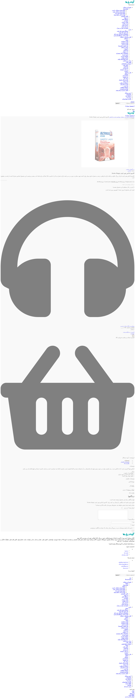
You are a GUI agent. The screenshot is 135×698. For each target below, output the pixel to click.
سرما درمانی (124, 26)
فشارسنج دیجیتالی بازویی (118, 10)
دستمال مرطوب (124, 83)
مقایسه (129, 685)
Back (127, 583)
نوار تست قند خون (123, 32)
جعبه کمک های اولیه (123, 59)
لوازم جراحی (124, 44)
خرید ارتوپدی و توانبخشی (123, 562)
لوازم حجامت (124, 41)
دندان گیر (125, 78)
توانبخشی (125, 66)
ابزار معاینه (125, 23)
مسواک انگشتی (124, 87)
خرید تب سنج (125, 568)
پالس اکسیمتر (124, 16)
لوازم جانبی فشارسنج (119, 14)
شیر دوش (125, 81)
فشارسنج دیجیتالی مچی (119, 11)
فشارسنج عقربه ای (120, 13)
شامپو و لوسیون (124, 88)
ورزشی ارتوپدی (124, 69)
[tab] (66, 460)
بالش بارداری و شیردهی (122, 90)
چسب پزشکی (124, 47)
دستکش (126, 38)
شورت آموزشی (124, 84)
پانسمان (126, 49)
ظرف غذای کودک (123, 80)
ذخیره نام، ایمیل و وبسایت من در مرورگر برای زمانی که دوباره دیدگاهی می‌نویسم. (111, 528)
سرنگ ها (126, 50)
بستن (133, 690)
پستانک (126, 74)
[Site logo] (129, 3)
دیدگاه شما (131, 519)
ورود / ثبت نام (127, 686)
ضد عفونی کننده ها (123, 46)
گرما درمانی (125, 25)
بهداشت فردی (124, 56)
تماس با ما (126, 552)
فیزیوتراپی (125, 68)
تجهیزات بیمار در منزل (122, 28)
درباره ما (126, 550)
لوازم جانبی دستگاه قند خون (121, 35)
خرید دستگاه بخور (124, 566)
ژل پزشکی (125, 51)
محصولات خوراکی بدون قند (121, 34)
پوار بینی (126, 86)
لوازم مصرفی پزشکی (126, 117)
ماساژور (126, 20)
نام (133, 522)
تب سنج (126, 17)
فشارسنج (125, 9)
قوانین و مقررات (125, 554)
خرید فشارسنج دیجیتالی (123, 564)
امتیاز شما (131, 508)
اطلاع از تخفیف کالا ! (128, 327)
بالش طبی (125, 65)
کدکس (111, 117)
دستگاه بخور (125, 19)
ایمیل (132, 525)
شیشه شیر (125, 75)
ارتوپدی (126, 71)
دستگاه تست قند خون (122, 31)
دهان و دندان (125, 22)
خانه (133, 117)
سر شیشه (125, 77)
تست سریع (125, 54)
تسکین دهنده (125, 57)
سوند (127, 40)
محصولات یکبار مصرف (122, 53)
